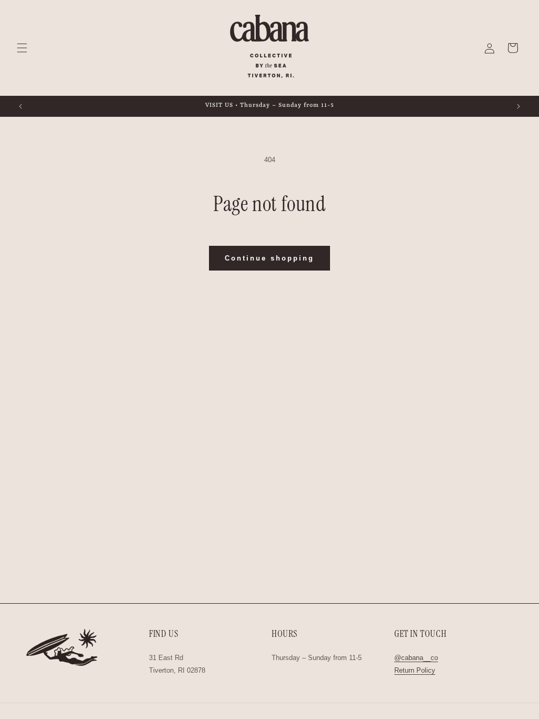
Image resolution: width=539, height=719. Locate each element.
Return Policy (414, 670)
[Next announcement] (518, 106)
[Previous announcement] (20, 106)
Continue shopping (269, 258)
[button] (22, 47)
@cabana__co (416, 658)
